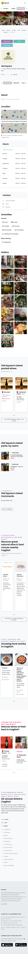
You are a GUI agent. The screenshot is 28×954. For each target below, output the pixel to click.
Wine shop (7, 45)
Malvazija (15, 453)
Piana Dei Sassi (7, 756)
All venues (20, 8)
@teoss (12, 458)
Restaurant (7, 41)
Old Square (7, 83)
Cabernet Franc (6, 393)
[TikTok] (3, 904)
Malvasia (15, 464)
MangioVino (7, 829)
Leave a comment (7, 509)
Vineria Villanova (6, 575)
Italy (19, 30)
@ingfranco (20, 751)
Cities (13, 8)
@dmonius (5, 751)
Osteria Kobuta (8, 850)
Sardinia (24, 30)
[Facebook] (5, 904)
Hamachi (19, 668)
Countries (4, 8)
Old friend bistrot (8, 859)
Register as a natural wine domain (12, 921)
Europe (14, 30)
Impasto (6, 856)
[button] (11, 415)
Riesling (22, 755)
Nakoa (19, 574)
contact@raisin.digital (9, 925)
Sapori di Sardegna (9, 865)
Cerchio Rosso (8, 844)
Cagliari (6, 32)
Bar (19, 41)
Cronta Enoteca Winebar (11, 853)
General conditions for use (13, 927)
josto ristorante (8, 847)
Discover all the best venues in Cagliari (14, 619)
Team (3, 927)
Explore (8, 30)
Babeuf (6, 835)
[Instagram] (1, 904)
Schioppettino (21, 395)
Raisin (3, 30)
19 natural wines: (5, 371)
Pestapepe (6, 687)
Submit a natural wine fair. (11, 923)
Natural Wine (7, 939)
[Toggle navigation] (25, 3)
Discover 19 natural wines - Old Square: (14, 420)
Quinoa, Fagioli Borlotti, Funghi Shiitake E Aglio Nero (4, 672)
